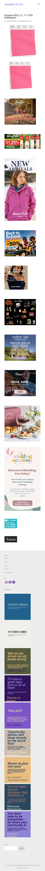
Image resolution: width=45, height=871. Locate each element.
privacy (6, 569)
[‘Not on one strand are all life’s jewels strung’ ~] (17, 661)
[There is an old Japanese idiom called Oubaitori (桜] (17, 770)
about (6, 558)
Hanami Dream (12, 21)
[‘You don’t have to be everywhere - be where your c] (17, 824)
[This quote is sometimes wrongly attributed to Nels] (17, 797)
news (6, 565)
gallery (6, 562)
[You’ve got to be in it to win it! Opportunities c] (17, 743)
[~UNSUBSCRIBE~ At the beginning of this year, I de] (17, 634)
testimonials (8, 572)
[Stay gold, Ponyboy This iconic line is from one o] (17, 715)
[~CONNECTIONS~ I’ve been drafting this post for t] (17, 607)
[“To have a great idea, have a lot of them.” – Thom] (17, 688)
